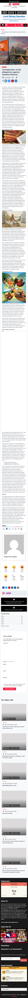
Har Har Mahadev (8, 6)
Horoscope (14, 7)
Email (4, 671)
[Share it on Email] (18, 587)
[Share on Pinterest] (9, 587)
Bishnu (15, 6)
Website (5, 677)
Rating (5, 661)
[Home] (3, 25)
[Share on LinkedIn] (12, 587)
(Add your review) (5, 626)
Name (5, 664)
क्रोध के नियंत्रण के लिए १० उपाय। (9, 785)
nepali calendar (4, 898)
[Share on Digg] (15, 587)
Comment (5, 643)
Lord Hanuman (22, 6)
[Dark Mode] (15, 25)
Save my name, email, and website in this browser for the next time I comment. (14, 685)
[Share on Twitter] (6, 587)
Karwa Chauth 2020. (7, 813)
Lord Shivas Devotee (14, 16)
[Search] (18, 25)
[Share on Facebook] (3, 587)
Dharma (4, 67)
